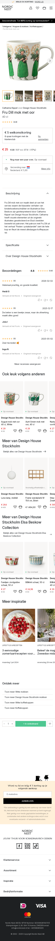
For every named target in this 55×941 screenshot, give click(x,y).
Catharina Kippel (9, 108)
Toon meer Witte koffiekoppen (19, 702)
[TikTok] (36, 845)
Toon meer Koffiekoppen (16, 708)
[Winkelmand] (44, 8)
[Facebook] (19, 845)
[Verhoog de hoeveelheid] (12, 724)
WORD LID (39, 2)
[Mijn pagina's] (30, 8)
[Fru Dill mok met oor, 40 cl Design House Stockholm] (27, 60)
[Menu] (51, 8)
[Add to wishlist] (15, 431)
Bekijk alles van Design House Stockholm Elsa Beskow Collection (24, 534)
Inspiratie (8, 880)
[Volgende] (50, 61)
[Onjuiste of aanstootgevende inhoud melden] (51, 300)
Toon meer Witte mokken (16, 692)
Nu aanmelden (43, 137)
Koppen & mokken (20, 26)
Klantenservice (11, 859)
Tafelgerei (6, 26)
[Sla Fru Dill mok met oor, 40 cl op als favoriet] (50, 724)
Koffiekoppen (36, 26)
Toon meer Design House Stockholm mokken (26, 697)
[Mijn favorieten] (37, 8)
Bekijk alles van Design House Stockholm (22, 451)
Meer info (45, 168)
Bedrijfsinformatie (13, 891)
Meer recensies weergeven (28, 364)
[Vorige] (5, 61)
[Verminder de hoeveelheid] (4, 724)
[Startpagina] (7, 8)
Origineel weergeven (32, 296)
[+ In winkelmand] (20, 430)
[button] (9, 122)
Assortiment (10, 870)
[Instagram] (27, 845)
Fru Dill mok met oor (11, 29)
